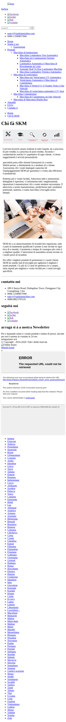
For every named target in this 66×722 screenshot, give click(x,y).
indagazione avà (9, 339)
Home (10, 41)
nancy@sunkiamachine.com (21, 33)
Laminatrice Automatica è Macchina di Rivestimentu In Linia (38, 65)
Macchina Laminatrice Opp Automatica (39, 55)
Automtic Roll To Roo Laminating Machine (41, 69)
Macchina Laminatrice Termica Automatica (40, 72)
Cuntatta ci (12, 108)
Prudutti (11, 49)
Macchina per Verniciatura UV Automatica (40, 77)
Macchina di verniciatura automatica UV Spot (42, 91)
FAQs (10, 105)
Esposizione (19, 47)
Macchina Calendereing (25, 94)
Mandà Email (7, 347)
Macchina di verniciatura (25, 74)
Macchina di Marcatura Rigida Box (31, 99)
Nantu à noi (13, 44)
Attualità (11, 102)
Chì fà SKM (13, 116)
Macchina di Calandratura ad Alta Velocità (40, 96)
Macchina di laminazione (26, 52)
